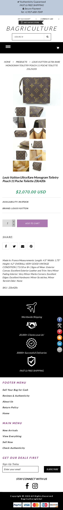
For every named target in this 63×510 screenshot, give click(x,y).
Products (21, 62)
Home (5, 413)
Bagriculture (31, 28)
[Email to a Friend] (22, 246)
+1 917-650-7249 (33, 12)
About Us (7, 401)
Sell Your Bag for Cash (15, 389)
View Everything (11, 436)
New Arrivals (10, 430)
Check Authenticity (13, 448)
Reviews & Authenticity (15, 395)
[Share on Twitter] (14, 246)
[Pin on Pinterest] (31, 246)
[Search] (47, 37)
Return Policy (10, 407)
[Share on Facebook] (5, 246)
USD (51, 19)
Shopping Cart (55, 47)
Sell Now (7, 442)
